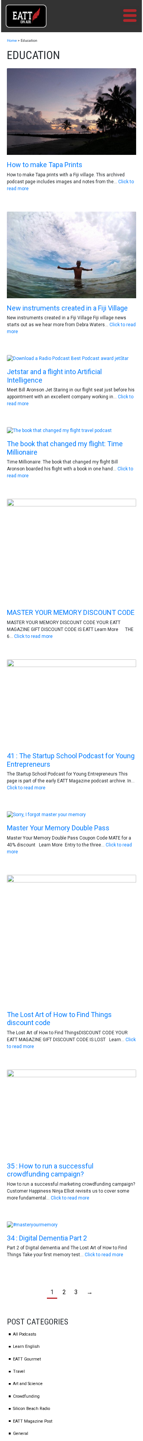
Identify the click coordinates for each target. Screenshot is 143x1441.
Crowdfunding (26, 1396)
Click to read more (33, 636)
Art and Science (28, 1383)
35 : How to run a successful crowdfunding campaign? (50, 1170)
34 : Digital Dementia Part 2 (47, 1238)
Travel (19, 1371)
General (20, 1433)
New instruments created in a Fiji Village (67, 308)
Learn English (26, 1346)
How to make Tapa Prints (44, 165)
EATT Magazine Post (32, 1421)
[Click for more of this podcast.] (71, 111)
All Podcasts (24, 1334)
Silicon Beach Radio (31, 1408)
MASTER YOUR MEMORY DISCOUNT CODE (71, 612)
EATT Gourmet (27, 1359)
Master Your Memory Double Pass (58, 828)
